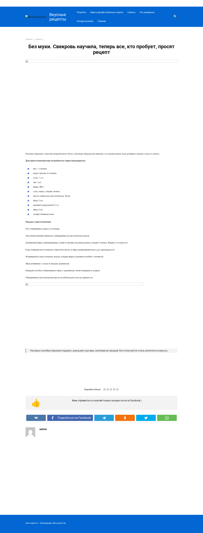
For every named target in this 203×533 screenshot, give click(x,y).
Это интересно (147, 12)
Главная (102, 21)
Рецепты (81, 12)
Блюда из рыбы (85, 21)
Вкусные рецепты (57, 17)
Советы (131, 12)
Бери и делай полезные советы (106, 12)
